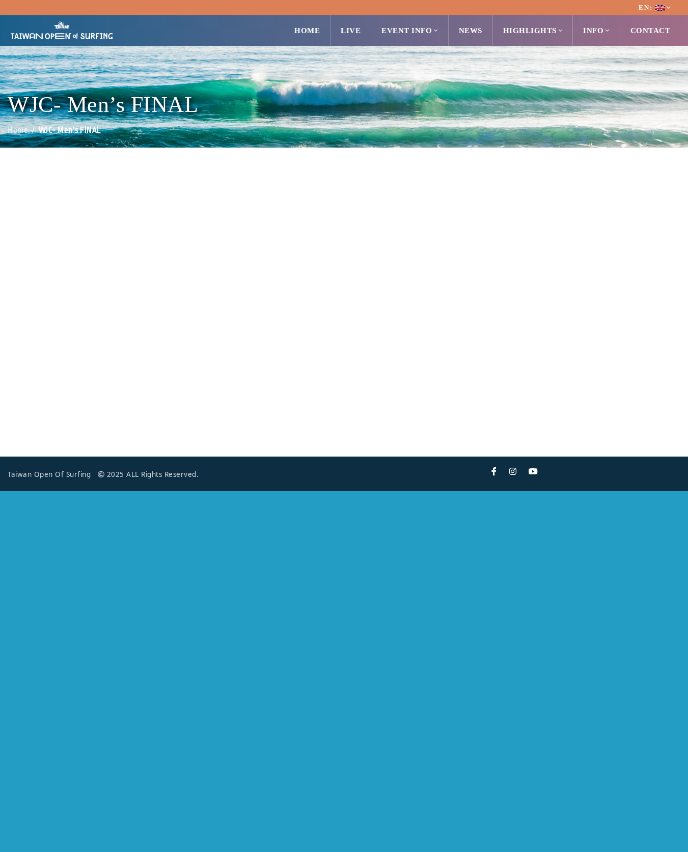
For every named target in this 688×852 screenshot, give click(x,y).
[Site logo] (62, 30)
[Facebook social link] (494, 471)
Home (18, 130)
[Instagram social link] (513, 471)
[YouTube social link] (533, 471)
